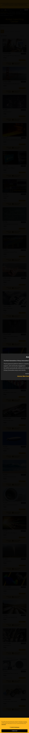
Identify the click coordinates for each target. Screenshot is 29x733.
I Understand (14, 730)
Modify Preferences (15, 727)
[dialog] (14, 366)
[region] (14, 725)
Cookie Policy (3, 724)
